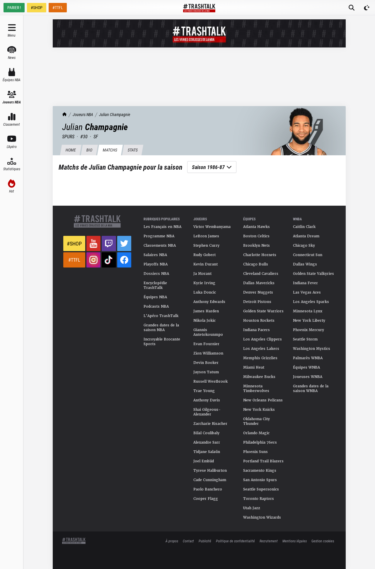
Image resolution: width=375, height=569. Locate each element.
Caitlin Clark (304, 226)
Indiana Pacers (256, 330)
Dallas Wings (305, 264)
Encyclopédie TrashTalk (155, 285)
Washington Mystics (311, 348)
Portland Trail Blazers (263, 461)
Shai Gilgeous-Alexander (207, 412)
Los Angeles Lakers (261, 348)
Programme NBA (159, 236)
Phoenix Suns (255, 451)
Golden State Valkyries (313, 273)
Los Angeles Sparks (311, 301)
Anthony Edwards (209, 301)
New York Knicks (259, 409)
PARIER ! (14, 7)
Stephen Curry (206, 245)
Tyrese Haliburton (210, 470)
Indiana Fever (305, 283)
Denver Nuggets (258, 292)
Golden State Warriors (263, 311)
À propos (172, 541)
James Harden (206, 311)
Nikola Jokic (204, 320)
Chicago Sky (304, 245)
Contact (188, 541)
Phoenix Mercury (308, 330)
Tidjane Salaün (206, 451)
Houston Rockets (259, 320)
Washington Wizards (262, 517)
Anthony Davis (206, 400)
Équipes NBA (155, 297)
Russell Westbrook (210, 381)
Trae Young (204, 391)
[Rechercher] (352, 8)
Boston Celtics (256, 236)
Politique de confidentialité (235, 541)
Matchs (109, 150)
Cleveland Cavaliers (260, 273)
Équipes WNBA (306, 367)
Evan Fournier (206, 344)
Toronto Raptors (258, 498)
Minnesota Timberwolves (256, 388)
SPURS (68, 136)
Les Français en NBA (162, 226)
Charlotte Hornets (259, 255)
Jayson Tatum (206, 372)
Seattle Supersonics (261, 489)
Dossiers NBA (156, 273)
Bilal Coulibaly (206, 433)
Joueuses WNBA (307, 376)
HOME (70, 150)
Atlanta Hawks (256, 226)
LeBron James (206, 236)
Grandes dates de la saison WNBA (310, 388)
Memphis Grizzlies (260, 358)
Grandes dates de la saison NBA (161, 327)
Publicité (205, 541)
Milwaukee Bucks (259, 376)
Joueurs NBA (83, 114)
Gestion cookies (322, 541)
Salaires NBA (155, 255)
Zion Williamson (208, 353)
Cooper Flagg (205, 498)
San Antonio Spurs (260, 480)
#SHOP (36, 7)
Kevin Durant (205, 264)
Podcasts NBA (156, 306)
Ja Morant (202, 273)
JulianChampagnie (114, 114)
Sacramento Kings (259, 470)
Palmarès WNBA (308, 358)
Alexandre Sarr (206, 442)
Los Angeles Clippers (262, 339)
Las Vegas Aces (307, 292)
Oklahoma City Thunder (256, 421)
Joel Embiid (203, 461)
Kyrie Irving (204, 283)
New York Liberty (309, 320)
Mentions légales (294, 541)
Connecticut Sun (307, 255)
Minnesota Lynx (307, 311)
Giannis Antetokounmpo (208, 332)
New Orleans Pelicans (263, 400)
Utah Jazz (251, 508)
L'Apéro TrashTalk (161, 316)
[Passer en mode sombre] (367, 8)
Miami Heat (253, 367)
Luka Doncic (204, 292)
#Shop (74, 243)
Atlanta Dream (306, 236)
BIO (89, 150)
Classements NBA (160, 245)
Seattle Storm (305, 339)
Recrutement (269, 541)
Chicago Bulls (255, 264)
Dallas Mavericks (259, 283)
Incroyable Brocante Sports (162, 341)
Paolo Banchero (207, 489)
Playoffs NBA (156, 264)
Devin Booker (206, 362)
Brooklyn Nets (256, 245)
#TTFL (57, 7)
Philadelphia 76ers (260, 442)
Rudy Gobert (204, 255)
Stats (132, 150)
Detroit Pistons (257, 301)
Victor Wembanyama (212, 226)
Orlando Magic (256, 433)
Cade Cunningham (209, 480)
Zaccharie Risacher (210, 423)
